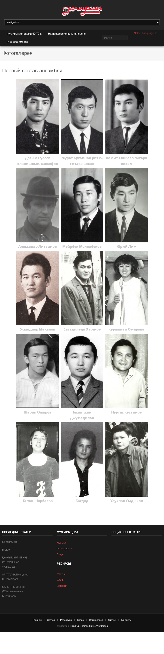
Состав (51, 620)
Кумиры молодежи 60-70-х (24, 33)
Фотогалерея (96, 620)
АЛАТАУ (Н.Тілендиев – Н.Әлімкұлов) (16, 577)
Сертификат (9, 542)
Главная (37, 620)
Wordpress (102, 626)
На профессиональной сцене (67, 33)
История (62, 585)
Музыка (61, 542)
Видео (6, 549)
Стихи (60, 579)
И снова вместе (17, 41)
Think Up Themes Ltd (81, 626)
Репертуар (66, 620)
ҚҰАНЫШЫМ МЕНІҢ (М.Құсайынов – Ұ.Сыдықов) (14, 562)
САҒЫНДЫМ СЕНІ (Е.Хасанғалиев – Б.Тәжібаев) (13, 591)
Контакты (126, 620)
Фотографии (64, 548)
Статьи (61, 574)
